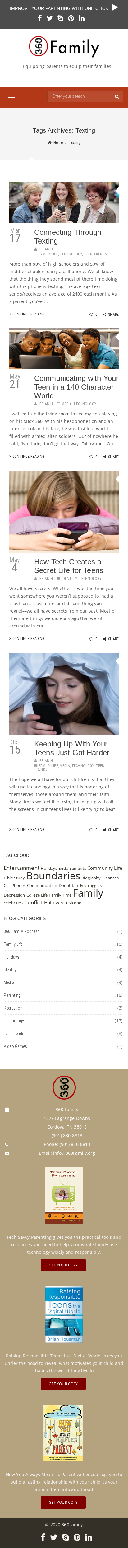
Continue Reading (28, 314)
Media (67, 404)
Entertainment (21, 867)
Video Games (15, 1046)
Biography (91, 878)
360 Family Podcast (21, 931)
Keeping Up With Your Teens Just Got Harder (71, 748)
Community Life (104, 868)
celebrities (13, 903)
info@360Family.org (74, 1153)
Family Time (60, 895)
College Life (37, 895)
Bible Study (14, 878)
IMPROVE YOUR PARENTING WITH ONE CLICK (61, 8)
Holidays (49, 868)
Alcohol (75, 903)
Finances (110, 878)
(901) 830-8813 (75, 1144)
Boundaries (53, 875)
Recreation (13, 1008)
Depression (14, 895)
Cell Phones (15, 885)
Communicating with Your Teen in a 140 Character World (76, 387)
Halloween (55, 902)
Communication (42, 885)
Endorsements (72, 868)
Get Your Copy (63, 1265)
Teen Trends (95, 254)
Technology (71, 254)
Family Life (48, 254)
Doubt (65, 885)
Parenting (12, 995)
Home (58, 142)
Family (88, 892)
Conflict (33, 902)
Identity (69, 578)
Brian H (46, 249)
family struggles (87, 885)
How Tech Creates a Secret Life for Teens (68, 566)
